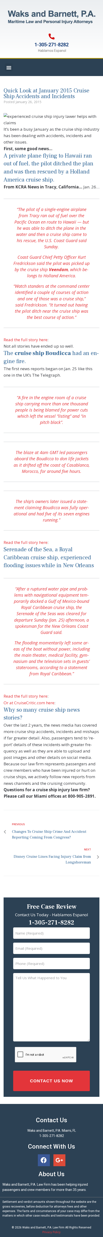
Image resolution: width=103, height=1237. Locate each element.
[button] (9, 67)
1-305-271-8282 (51, 45)
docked (37, 601)
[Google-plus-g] (59, 1160)
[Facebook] (44, 1160)
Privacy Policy (51, 1232)
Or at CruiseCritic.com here (29, 702)
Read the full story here (25, 339)
